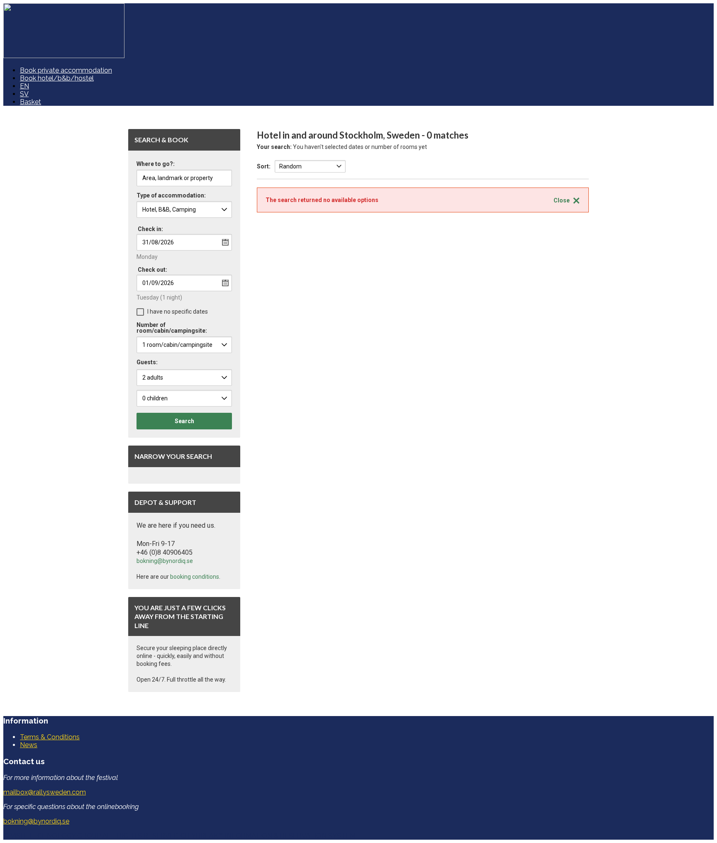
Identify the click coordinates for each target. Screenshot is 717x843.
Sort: (264, 166)
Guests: (147, 362)
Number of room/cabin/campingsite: (172, 328)
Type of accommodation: (171, 195)
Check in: (150, 229)
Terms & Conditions (50, 737)
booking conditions (194, 576)
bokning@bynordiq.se (165, 561)
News (28, 745)
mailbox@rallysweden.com (44, 792)
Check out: (152, 269)
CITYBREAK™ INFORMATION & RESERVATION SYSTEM (268, 836)
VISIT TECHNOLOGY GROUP (55, 836)
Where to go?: (156, 164)
